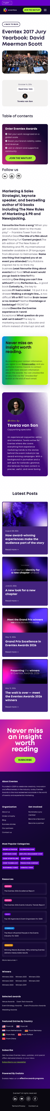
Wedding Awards (9, 1010)
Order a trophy (8, 816)
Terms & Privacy (18, 1106)
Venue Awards (8, 1001)
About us (6, 812)
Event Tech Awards (25, 1001)
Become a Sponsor (36, 819)
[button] (45, 10)
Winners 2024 (34, 977)
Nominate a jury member (35, 813)
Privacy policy (28, 364)
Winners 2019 (21, 985)
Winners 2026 (7, 977)
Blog (4, 820)
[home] (9, 10)
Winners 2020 (7, 985)
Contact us (7, 832)
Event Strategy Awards (12, 1005)
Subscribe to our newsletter (14, 1062)
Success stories (9, 824)
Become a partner (36, 823)
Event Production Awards (35, 1005)
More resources (9, 960)
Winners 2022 (21, 981)
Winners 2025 (21, 977)
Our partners (7, 828)
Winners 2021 (34, 981)
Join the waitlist (32, 10)
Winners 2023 (7, 981)
